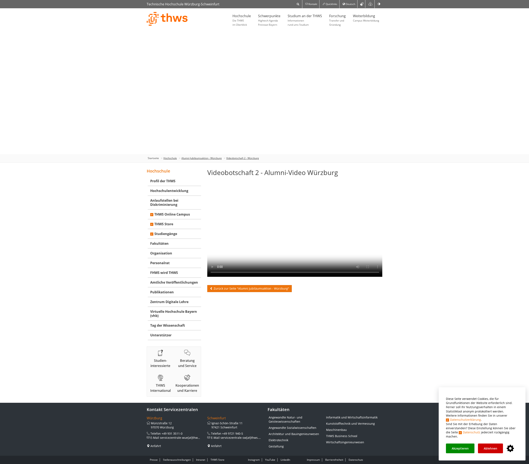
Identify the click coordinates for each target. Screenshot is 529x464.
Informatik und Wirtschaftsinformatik (352, 417)
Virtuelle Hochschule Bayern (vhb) (173, 313)
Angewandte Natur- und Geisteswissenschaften (285, 419)
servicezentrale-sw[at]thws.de (241, 438)
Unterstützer (161, 335)
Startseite (153, 158)
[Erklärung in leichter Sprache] (370, 4)
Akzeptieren (460, 448)
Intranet (200, 460)
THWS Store (163, 224)
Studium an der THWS (305, 20)
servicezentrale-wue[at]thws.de (182, 438)
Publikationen (162, 292)
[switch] (379, 4)
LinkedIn (285, 460)
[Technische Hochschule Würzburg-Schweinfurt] (167, 19)
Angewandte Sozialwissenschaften (292, 428)
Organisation (161, 253)
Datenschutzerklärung (465, 420)
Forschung (337, 20)
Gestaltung (276, 446)
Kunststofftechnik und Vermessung (350, 424)
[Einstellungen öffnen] (510, 448)
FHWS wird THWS (164, 272)
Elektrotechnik (278, 440)
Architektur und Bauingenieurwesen (294, 434)
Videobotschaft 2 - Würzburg (242, 158)
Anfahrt (155, 446)
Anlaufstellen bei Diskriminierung (164, 202)
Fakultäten (159, 243)
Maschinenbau (336, 430)
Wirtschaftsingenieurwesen (345, 442)
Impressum (313, 460)
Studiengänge (165, 233)
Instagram (254, 460)
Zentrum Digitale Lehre (169, 302)
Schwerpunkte (269, 20)
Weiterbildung (366, 18)
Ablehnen (490, 448)
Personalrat (160, 263)
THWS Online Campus (172, 214)
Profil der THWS (162, 181)
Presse (154, 460)
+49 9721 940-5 (232, 433)
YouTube (270, 460)
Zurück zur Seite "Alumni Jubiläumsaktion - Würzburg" (251, 288)
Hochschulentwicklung (169, 190)
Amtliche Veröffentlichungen (174, 282)
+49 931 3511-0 (172, 433)
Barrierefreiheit (334, 460)
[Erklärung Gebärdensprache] (362, 4)
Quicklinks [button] (331, 4)
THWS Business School (341, 436)
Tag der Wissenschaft (167, 325)
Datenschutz (471, 432)
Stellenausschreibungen (177, 460)
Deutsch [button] (350, 4)
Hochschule (241, 20)
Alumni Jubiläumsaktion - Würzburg (201, 158)
